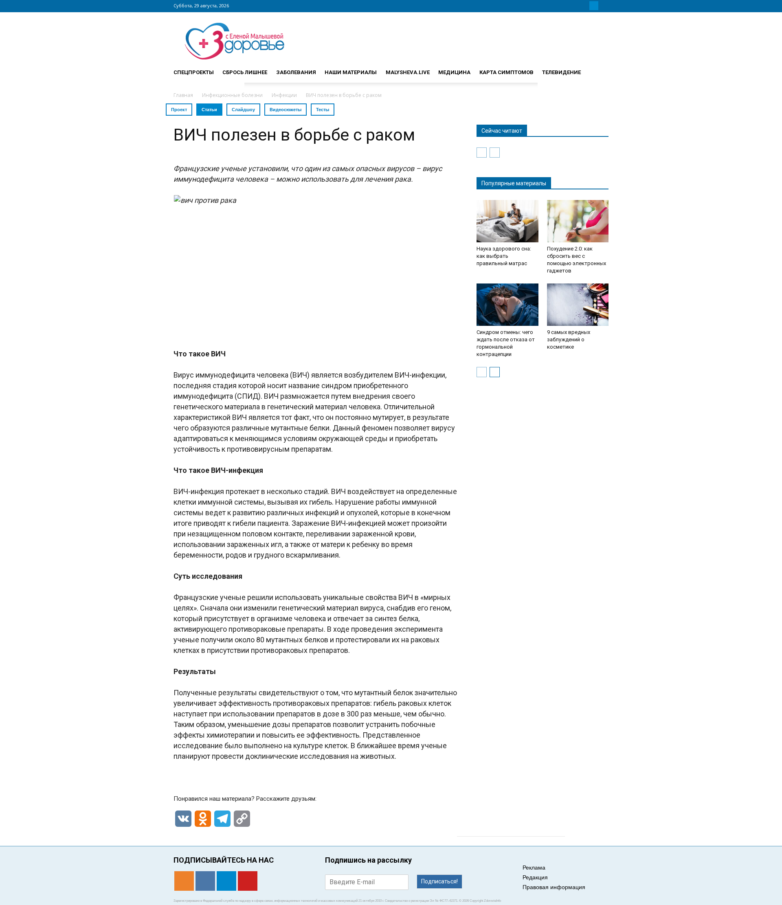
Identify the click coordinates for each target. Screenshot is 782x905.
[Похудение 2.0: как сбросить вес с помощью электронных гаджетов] (578, 221)
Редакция (535, 877)
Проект (179, 109)
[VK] (584, 5)
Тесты (322, 109)
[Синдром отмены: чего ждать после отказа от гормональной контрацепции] (507, 304)
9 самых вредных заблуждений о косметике (568, 339)
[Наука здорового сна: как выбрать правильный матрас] (507, 221)
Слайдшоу (243, 109)
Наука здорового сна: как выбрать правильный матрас (504, 256)
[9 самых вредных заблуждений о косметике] (578, 304)
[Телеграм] (593, 5)
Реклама (534, 867)
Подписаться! (439, 881)
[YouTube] (603, 5)
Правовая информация (554, 887)
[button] (598, 69)
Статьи (209, 109)
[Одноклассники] (574, 5)
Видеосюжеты (285, 109)
